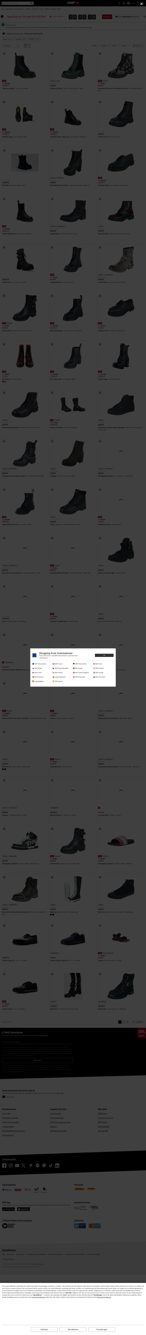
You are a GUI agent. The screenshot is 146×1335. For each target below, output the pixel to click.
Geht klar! (44, 1329)
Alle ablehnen (73, 1329)
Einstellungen (101, 1329)
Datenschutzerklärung (104, 1297)
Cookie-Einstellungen (38, 1297)
